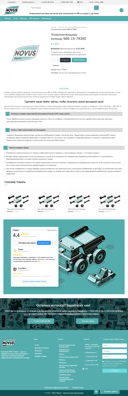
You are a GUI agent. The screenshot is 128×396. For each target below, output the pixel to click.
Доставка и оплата (42, 348)
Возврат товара (41, 356)
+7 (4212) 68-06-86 (104, 106)
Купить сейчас (79, 60)
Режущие (62, 363)
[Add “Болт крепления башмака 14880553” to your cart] (120, 192)
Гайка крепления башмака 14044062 (15, 210)
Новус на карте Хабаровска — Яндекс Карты (35, 285)
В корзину (65, 60)
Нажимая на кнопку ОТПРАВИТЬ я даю (114, 363)
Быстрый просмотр (29, 196)
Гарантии (38, 353)
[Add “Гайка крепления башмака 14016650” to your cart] (90, 192)
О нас (37, 345)
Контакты (38, 351)
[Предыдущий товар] (92, 27)
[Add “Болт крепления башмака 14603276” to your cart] (59, 192)
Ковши (61, 354)
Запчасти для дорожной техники (68, 366)
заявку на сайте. (20, 109)
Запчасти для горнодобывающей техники (72, 27)
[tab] (64, 88)
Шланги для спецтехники (68, 357)
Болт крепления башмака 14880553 (107, 210)
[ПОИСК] (96, 7)
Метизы (62, 360)
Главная (54, 27)
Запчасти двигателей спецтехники (67, 346)
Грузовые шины (65, 375)
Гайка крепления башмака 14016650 (77, 210)
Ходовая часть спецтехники (64, 351)
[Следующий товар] (96, 27)
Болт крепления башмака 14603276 (46, 210)
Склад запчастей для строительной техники (67, 371)
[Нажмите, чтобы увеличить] (8, 76)
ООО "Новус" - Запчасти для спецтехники (67, 393)
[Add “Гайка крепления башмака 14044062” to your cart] (29, 192)
